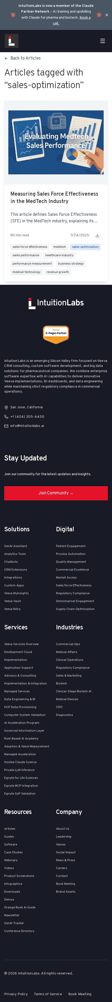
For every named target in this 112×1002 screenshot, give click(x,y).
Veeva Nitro (12, 609)
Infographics (13, 884)
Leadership (64, 837)
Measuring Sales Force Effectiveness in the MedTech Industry (54, 198)
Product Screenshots (19, 876)
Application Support (18, 668)
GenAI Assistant (15, 546)
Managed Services (17, 691)
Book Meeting (65, 884)
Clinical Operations (69, 660)
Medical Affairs (66, 652)
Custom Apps (14, 585)
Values (60, 845)
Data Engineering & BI (19, 699)
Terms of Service (48, 994)
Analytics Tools (15, 554)
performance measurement (32, 264)
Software (10, 845)
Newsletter (12, 915)
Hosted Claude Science (20, 762)
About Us (62, 829)
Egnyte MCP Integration (21, 786)
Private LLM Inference (19, 770)
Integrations (13, 578)
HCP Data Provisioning (20, 707)
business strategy (71, 264)
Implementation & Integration (25, 684)
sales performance (26, 255)
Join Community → (56, 493)
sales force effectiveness (30, 247)
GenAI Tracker (14, 923)
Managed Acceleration (20, 754)
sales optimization (85, 247)
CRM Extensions (15, 570)
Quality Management (71, 562)
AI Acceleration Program (21, 723)
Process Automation (70, 554)
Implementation (15, 660)
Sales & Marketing (69, 676)
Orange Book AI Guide (19, 907)
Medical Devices (67, 699)
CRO (59, 707)
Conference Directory (19, 931)
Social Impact (66, 852)
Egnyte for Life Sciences (21, 778)
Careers (61, 868)
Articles (9, 829)
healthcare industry (59, 255)
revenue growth (58, 272)
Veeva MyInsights (16, 593)
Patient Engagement (70, 546)
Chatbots (11, 562)
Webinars (10, 860)
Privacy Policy (16, 994)
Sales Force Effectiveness (73, 585)
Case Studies (13, 852)
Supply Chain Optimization (75, 609)
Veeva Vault (12, 601)
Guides (9, 837)
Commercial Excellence (72, 570)
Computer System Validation (25, 715)
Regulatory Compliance (73, 593)
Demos (9, 900)
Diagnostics (64, 715)
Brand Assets (65, 892)
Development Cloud (18, 652)
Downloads (12, 892)
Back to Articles (25, 58)
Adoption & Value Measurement (26, 746)
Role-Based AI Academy (21, 739)
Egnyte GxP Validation (20, 794)
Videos (9, 868)
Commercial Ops (68, 644)
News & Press (65, 860)
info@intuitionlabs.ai (27, 426)
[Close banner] (107, 15)
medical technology (26, 272)
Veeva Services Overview (21, 644)
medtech (59, 247)
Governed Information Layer (24, 731)
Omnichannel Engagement (75, 601)
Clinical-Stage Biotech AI (73, 691)
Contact (62, 876)
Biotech (61, 684)
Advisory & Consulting (20, 676)
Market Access (66, 578)
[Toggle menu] (102, 41)
